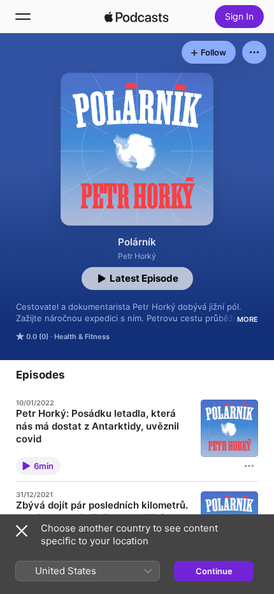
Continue (214, 571)
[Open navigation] (23, 17)
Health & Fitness (82, 336)
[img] (136, 16)
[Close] (21, 531)
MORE (247, 319)
